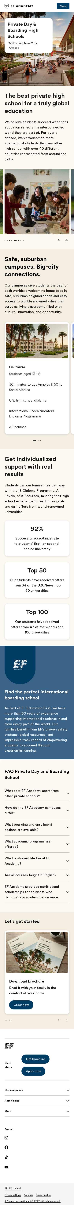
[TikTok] (37, 1157)
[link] (19, 6)
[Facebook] (37, 1147)
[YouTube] (37, 1167)
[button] (21, 1004)
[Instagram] (37, 1137)
